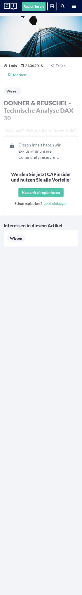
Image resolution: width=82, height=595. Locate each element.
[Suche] (62, 6)
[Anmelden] (51, 6)
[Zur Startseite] (10, 6)
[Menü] (73, 6)
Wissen (16, 238)
